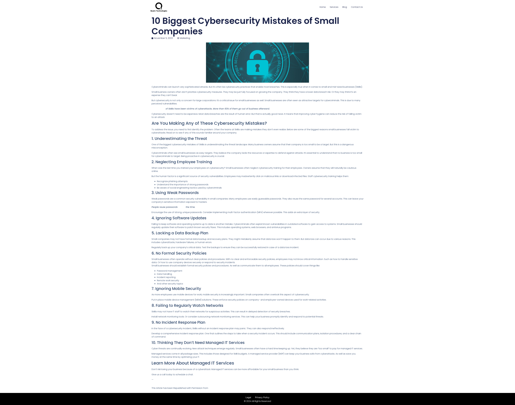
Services (334, 7)
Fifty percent (159, 108)
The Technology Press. (220, 388)
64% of (182, 207)
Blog (344, 7)
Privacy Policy (262, 397)
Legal (248, 397)
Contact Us (357, 7)
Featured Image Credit (163, 382)
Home (323, 7)
